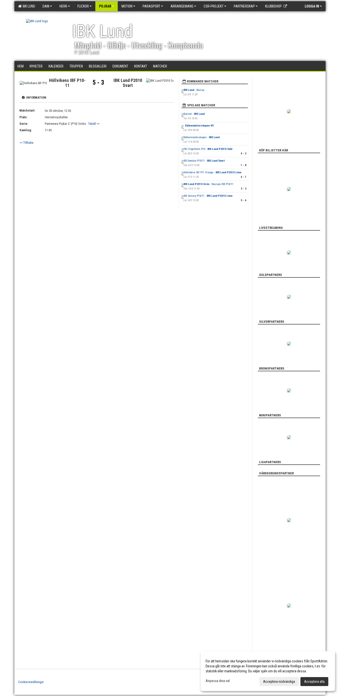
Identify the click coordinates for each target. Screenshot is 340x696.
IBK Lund (28, 6)
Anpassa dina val (218, 681)
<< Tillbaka (26, 142)
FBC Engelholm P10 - (208, 149)
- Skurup (194, 90)
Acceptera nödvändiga (279, 682)
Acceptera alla (314, 682)
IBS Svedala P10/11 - (204, 160)
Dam (46, 6)
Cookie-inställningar (31, 682)
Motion (126, 6)
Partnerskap (244, 6)
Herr (63, 6)
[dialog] (268, 671)
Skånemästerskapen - (201, 137)
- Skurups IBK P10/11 (208, 184)
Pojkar (105, 6)
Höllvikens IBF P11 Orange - (212, 172)
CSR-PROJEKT (214, 6)
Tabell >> (94, 124)
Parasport (151, 6)
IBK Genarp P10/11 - (207, 195)
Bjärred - (194, 114)
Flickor (83, 6)
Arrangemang (181, 6)
